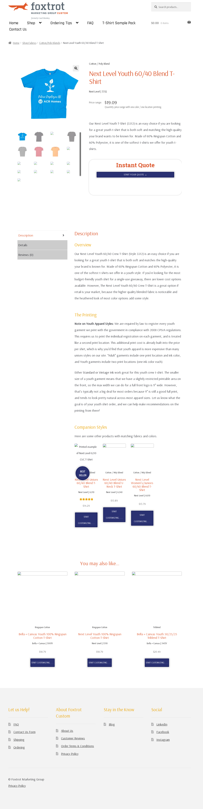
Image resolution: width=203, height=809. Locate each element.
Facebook (162, 732)
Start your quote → (135, 174)
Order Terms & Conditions (77, 746)
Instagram (163, 740)
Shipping (18, 740)
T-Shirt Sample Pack (118, 23)
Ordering (19, 747)
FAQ (90, 23)
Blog (112, 724)
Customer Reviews (73, 738)
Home (13, 23)
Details (22, 245)
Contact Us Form (24, 732)
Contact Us (18, 29)
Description (25, 235)
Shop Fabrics (29, 43)
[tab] (42, 235)
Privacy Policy (70, 754)
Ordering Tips (61, 23)
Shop (31, 23)
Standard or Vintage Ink (98, 372)
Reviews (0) (25, 255)
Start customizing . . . (86, 520)
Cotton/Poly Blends (49, 43)
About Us (67, 731)
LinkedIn (161, 724)
